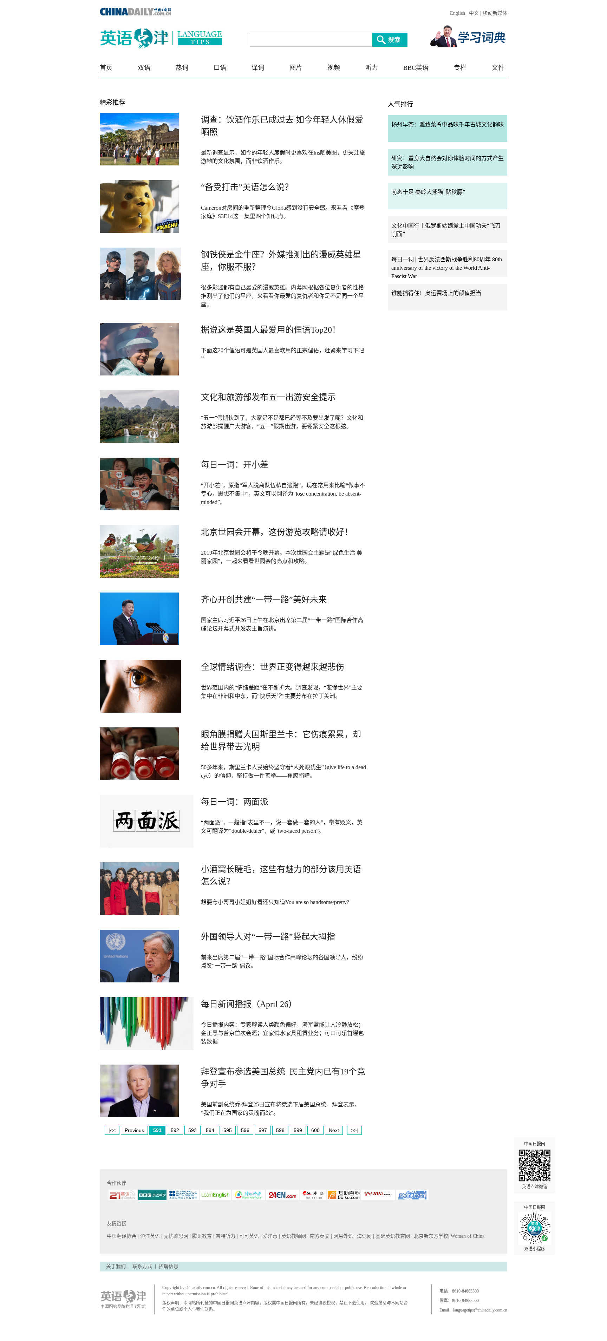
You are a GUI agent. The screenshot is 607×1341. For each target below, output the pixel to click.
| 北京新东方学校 (429, 1236)
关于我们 (116, 1266)
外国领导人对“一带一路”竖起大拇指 (268, 936)
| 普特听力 (225, 1236)
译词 (258, 67)
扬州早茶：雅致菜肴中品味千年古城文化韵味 (447, 124)
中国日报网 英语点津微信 (534, 1165)
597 (263, 1130)
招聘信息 (168, 1266)
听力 (371, 67)
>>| (354, 1130)
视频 (333, 67)
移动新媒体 (495, 13)
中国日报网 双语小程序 (534, 1228)
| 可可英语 (248, 1236)
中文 (474, 13)
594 (210, 1130)
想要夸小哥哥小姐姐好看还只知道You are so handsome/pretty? (275, 902)
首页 (106, 67)
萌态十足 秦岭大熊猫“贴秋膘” (428, 192)
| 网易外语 (342, 1236)
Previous (134, 1130)
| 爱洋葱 (269, 1236)
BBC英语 (416, 67)
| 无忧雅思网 (175, 1236)
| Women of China (466, 1236)
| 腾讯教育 (201, 1236)
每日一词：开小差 (234, 464)
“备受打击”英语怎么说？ (247, 187)
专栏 (460, 67)
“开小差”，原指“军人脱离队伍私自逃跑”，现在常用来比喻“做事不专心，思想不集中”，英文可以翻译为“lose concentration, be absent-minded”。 (283, 493)
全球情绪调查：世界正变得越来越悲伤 (272, 667)
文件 (498, 67)
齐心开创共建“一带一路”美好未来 (264, 599)
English (457, 13)
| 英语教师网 (293, 1236)
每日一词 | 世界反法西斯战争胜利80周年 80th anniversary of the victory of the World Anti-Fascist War (446, 267)
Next (334, 1130)
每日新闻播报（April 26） (249, 1004)
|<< (112, 1130)
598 (280, 1130)
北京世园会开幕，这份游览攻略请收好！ (277, 532)
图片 (295, 67)
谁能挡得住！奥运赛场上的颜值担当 (436, 293)
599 (298, 1130)
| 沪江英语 (149, 1236)
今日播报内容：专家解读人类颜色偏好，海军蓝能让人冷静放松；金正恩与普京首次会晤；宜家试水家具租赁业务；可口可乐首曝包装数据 (282, 1033)
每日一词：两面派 (234, 801)
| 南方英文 (319, 1236)
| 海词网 (363, 1236)
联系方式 (142, 1266)
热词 (182, 67)
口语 (220, 67)
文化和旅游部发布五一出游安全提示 (268, 397)
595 (227, 1130)
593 (192, 1130)
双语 (144, 67)
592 (175, 1130)
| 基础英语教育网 (392, 1236)
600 (315, 1130)
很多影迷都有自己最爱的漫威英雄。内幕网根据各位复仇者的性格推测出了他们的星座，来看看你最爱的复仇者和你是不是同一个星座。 (282, 295)
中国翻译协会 (122, 1236)
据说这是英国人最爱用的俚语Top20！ (270, 329)
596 (245, 1130)
